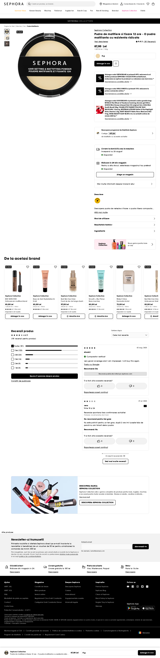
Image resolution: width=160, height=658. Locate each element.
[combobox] (130, 335)
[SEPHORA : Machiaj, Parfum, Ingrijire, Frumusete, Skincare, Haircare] (14, 4)
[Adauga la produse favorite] (27, 267)
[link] (44, 376)
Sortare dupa (116, 331)
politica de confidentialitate (30, 556)
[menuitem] (108, 4)
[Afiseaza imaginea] (6, 31)
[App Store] (148, 608)
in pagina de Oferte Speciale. (34, 614)
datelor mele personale (69, 554)
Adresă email (86, 542)
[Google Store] (134, 608)
